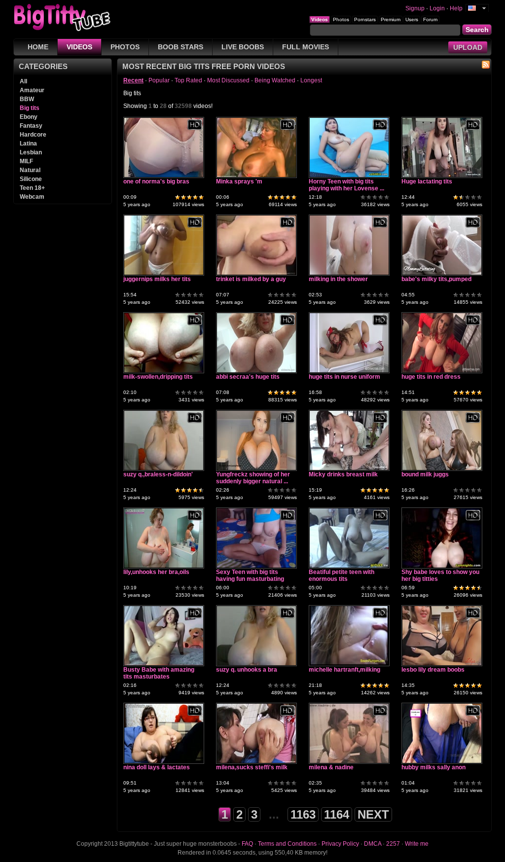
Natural (30, 170)
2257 (393, 843)
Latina (28, 143)
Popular (159, 80)
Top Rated (188, 80)
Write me (417, 843)
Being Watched (274, 80)
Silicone (31, 179)
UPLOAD (467, 47)
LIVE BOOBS (242, 47)
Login (437, 8)
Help (456, 8)
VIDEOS (79, 47)
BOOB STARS (180, 47)
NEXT (373, 814)
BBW (27, 99)
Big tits (29, 108)
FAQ (247, 843)
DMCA (372, 843)
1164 (336, 814)
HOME (38, 47)
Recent (133, 80)
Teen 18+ (32, 187)
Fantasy (31, 125)
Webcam (32, 196)
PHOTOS (125, 47)
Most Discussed (228, 80)
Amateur (32, 90)
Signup (415, 8)
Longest (311, 80)
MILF (26, 161)
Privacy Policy (340, 843)
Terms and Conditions (287, 843)
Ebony (28, 116)
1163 (303, 814)
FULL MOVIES (305, 47)
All (23, 81)
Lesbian (31, 152)
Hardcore (33, 134)
